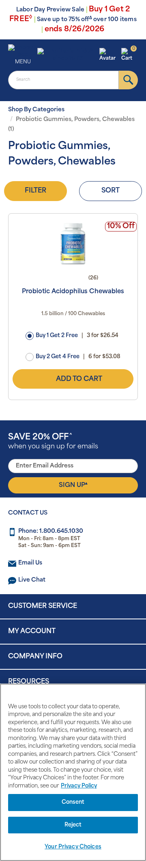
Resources (28, 682)
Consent (73, 802)
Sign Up (73, 485)
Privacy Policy (79, 786)
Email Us (30, 563)
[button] (109, 55)
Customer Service (42, 606)
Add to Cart (79, 379)
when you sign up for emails (53, 441)
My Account (32, 631)
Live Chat (31, 580)
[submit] (128, 80)
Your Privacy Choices (73, 847)
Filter (35, 191)
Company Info (35, 656)
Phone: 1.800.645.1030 (50, 531)
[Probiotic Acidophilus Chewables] (73, 244)
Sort (110, 191)
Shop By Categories (36, 110)
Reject (73, 825)
